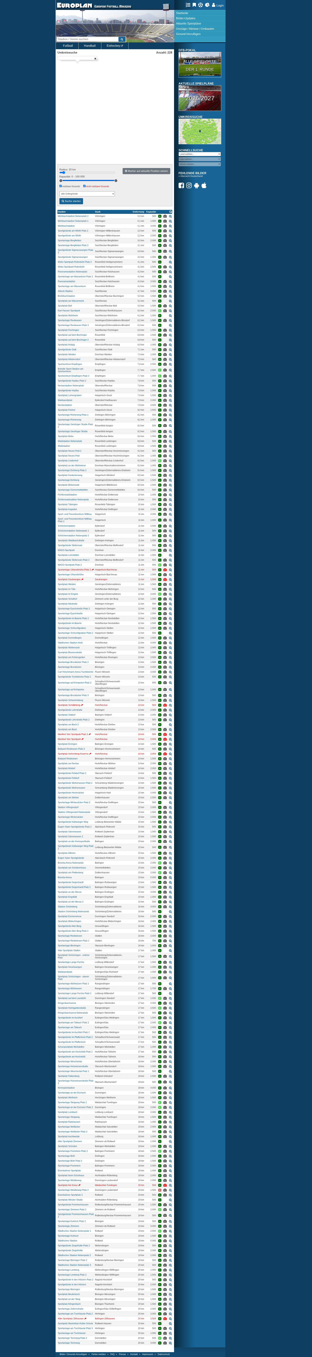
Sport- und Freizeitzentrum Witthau (75, 514)
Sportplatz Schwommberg (70, 700)
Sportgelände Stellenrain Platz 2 (74, 560)
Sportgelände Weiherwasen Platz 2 (75, 783)
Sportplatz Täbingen (68, 504)
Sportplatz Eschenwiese (69, 916)
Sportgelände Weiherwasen (71, 788)
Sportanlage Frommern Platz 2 (73, 1151)
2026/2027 (199, 98)
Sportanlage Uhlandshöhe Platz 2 (74, 569)
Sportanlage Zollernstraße (70, 1309)
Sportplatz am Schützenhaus (72, 867)
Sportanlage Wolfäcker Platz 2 (72, 1131)
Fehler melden (99, 1354)
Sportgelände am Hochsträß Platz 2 (75, 1052)
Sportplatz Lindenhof (68, 460)
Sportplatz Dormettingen (70, 638)
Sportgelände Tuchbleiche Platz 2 (74, 677)
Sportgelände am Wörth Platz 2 (73, 231)
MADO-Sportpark (66, 550)
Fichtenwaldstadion (67, 494)
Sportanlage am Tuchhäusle (72, 1333)
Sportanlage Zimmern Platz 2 (72, 1209)
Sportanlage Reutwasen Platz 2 (73, 325)
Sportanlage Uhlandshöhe (71, 574)
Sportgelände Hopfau (68, 390)
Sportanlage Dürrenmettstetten (73, 490)
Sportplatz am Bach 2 (68, 724)
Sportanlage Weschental (70, 1061)
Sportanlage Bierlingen (69, 945)
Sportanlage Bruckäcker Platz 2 (73, 662)
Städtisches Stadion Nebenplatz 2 (74, 1255)
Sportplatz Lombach (67, 1112)
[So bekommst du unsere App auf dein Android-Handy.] (197, 185)
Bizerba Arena (65, 877)
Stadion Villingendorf (68, 807)
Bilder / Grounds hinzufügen (73, 1354)
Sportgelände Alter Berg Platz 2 (73, 931)
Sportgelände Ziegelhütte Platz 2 (74, 1245)
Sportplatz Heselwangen (70, 967)
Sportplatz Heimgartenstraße (72, 1008)
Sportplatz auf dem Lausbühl (72, 998)
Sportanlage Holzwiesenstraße (73, 1066)
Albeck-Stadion (65, 291)
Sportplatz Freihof (66, 410)
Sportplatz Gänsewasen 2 (70, 836)
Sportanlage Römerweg (69, 419)
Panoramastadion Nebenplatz (72, 271)
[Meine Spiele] (201, 4)
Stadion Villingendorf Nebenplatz (74, 812)
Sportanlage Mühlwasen (70, 988)
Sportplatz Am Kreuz (68, 1185)
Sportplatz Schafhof (67, 599)
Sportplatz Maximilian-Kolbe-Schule (75, 1323)
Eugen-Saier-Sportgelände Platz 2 (75, 827)
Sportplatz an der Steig (69, 1299)
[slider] (61, 180)
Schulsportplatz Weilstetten (71, 1047)
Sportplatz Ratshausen (69, 1122)
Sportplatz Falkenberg (68, 1076)
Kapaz (151, 212)
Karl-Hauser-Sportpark (69, 310)
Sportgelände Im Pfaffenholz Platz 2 (75, 1037)
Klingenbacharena (67, 1003)
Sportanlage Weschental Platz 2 (73, 1071)
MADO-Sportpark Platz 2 (70, 565)
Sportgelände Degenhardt (70, 882)
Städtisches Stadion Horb (70, 642)
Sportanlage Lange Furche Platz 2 (74, 993)
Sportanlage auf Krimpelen (71, 689)
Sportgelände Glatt (67, 349)
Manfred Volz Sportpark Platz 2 (73, 734)
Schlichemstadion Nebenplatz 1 (73, 530)
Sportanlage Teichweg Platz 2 (72, 1338)
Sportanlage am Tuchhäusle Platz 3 (75, 1328)
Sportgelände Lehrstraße (70, 710)
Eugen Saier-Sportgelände (71, 858)
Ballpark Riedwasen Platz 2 (71, 749)
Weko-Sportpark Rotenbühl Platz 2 (75, 262)
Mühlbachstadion (66, 226)
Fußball (68, 45)
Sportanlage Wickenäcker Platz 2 (74, 802)
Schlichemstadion (66, 526)
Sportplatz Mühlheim (68, 315)
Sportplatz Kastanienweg (70, 475)
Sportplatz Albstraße (67, 604)
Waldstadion (64, 446)
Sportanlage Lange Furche (71, 962)
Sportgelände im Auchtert (70, 1017)
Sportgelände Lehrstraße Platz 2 (74, 719)
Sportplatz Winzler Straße (70, 1200)
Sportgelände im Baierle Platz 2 (73, 618)
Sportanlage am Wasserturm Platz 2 (75, 276)
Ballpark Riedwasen (68, 758)
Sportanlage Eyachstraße (70, 613)
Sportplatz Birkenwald (68, 485)
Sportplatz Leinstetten (68, 555)
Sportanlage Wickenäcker (70, 817)
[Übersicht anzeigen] (170, 211)
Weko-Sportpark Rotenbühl (71, 267)
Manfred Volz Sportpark (69, 739)
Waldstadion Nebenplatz (70, 441)
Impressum (147, 1354)
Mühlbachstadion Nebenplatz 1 (73, 221)
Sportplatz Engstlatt (67, 897)
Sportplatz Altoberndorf (69, 359)
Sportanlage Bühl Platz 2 (70, 1161)
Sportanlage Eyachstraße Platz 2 (74, 608)
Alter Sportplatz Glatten (69, 950)
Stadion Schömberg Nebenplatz (73, 911)
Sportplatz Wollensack (69, 647)
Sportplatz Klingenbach (69, 1304)
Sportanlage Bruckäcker (69, 667)
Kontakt (134, 1354)
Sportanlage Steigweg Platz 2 (72, 1102)
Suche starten (72, 201)
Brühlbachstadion (66, 296)
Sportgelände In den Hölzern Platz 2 (75, 1279)
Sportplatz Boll (65, 306)
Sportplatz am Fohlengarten (71, 657)
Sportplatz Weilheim (67, 1097)
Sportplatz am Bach (67, 729)
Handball (90, 45)
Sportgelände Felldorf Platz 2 (72, 773)
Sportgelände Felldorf (68, 778)
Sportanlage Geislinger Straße (73, 431)
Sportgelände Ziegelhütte (70, 1250)
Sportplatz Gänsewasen (69, 831)
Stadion (62, 212)
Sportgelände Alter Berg (69, 926)
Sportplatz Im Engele (68, 594)
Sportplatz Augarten (67, 509)
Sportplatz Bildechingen (69, 921)
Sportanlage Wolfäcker (69, 1127)
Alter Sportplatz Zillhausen (71, 1318)
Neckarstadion (65, 405)
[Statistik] (208, 4)
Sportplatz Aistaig (66, 344)
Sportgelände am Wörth (69, 235)
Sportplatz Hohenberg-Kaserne (73, 754)
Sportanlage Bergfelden (69, 240)
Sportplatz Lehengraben (70, 395)
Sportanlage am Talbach (70, 1027)
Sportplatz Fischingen (68, 330)
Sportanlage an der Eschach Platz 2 (75, 1107)
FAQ (112, 1354)
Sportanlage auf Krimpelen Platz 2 (74, 682)
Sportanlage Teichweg (69, 1343)
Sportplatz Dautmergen (69, 579)
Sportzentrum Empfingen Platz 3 (73, 376)
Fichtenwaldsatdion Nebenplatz (73, 499)
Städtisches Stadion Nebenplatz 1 (74, 1231)
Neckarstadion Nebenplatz (71, 385)
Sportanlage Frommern (69, 1165)
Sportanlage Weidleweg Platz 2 (73, 1190)
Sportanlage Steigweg (69, 1117)
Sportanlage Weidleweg (69, 1180)
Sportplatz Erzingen (67, 744)
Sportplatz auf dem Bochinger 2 (73, 340)
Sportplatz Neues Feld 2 (69, 451)
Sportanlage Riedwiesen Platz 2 (73, 940)
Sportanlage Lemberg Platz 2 (72, 1275)
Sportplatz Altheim (66, 853)
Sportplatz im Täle (66, 589)
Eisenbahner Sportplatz (69, 1170)
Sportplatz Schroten (67, 1146)
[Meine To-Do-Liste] (195, 4)
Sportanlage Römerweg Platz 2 (73, 415)
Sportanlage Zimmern (68, 1226)
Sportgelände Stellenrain (70, 545)
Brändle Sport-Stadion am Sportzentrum (70, 370)
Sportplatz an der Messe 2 (70, 902)
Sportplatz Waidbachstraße (71, 540)
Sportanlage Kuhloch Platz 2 (72, 1221)
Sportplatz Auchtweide (69, 1136)
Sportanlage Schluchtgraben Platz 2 (75, 633)
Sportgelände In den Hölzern (72, 1284)
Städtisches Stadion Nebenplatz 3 (74, 1265)
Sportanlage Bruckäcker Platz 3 (73, 695)
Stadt (97, 212)
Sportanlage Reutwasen (70, 320)
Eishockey (114, 45)
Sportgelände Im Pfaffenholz (72, 1042)
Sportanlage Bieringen (69, 1289)
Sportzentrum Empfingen (70, 364)
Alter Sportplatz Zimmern (70, 1141)
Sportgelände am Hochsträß (71, 1056)
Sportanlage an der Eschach (72, 1092)
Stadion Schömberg (67, 906)
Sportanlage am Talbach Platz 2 (73, 1022)
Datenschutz (164, 1354)
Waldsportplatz (65, 400)
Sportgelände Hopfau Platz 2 (72, 380)
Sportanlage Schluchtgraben (72, 628)
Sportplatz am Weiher (68, 797)
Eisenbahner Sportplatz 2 (70, 1195)
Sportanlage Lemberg (68, 1270)
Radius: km (67, 169)
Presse (122, 1354)
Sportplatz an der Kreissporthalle (74, 841)
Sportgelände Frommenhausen (73, 1204)
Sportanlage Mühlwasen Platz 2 (73, 983)
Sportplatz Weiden (67, 354)
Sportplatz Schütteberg (69, 705)
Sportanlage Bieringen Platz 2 (72, 1260)
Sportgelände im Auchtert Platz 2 (74, 1032)
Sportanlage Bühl (66, 1156)
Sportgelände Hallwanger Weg (73, 822)
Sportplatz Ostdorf (66, 715)
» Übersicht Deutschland (191, 176)
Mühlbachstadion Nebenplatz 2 (73, 216)
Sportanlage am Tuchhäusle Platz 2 (75, 1313)
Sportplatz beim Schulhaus (71, 1175)
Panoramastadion (66, 281)
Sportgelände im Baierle (70, 623)
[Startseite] (74, 8)
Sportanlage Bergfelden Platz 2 (73, 245)
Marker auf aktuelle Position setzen (147, 170)
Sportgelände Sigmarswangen (73, 257)
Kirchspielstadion (66, 1088)
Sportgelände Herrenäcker (71, 792)
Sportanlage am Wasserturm (72, 286)
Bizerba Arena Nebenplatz (71, 863)
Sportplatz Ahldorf (66, 768)
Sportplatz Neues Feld (69, 455)
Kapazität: (72, 176)
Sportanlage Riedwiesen (70, 936)
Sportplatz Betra (65, 436)
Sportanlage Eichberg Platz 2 (72, 470)
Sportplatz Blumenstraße (70, 652)
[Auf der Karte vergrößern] (170, 216)
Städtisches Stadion (67, 1240)
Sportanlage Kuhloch (68, 1236)
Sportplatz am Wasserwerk (71, 301)
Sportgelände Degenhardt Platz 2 (74, 887)
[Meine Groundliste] (189, 4)
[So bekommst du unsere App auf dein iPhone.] (205, 185)
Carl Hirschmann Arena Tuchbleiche (75, 672)
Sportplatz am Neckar (68, 763)
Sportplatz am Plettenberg (70, 872)
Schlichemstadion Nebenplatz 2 (73, 535)
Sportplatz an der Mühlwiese (72, 465)
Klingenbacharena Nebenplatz (73, 1013)
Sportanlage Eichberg (68, 480)
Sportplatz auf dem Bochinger (72, 335)
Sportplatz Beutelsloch (69, 1294)
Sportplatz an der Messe (70, 892)
